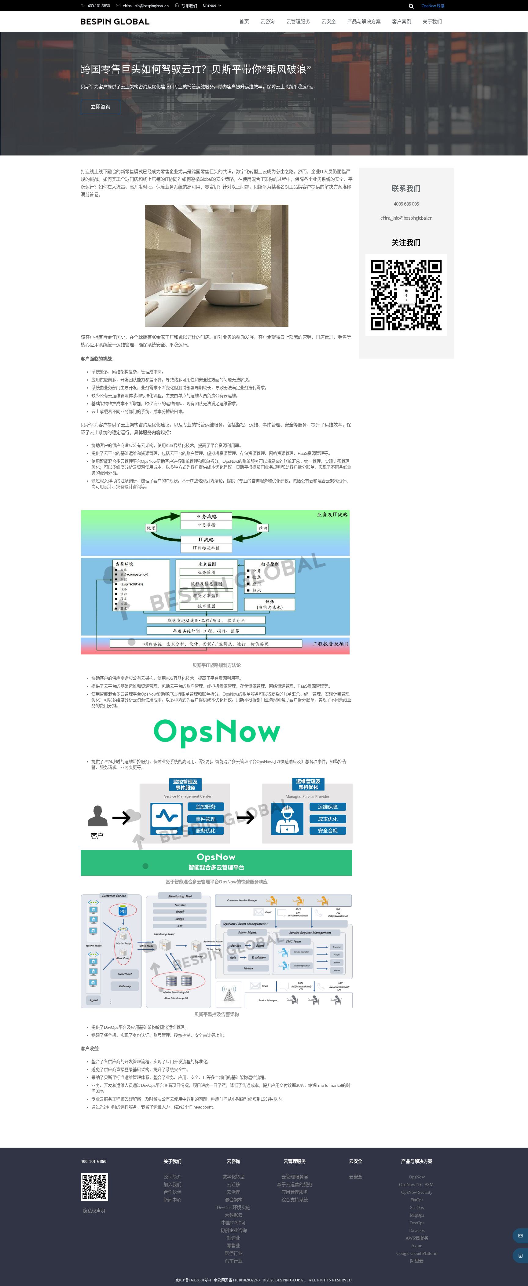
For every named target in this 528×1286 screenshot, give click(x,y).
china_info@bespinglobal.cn (145, 6)
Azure (416, 1245)
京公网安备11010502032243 (237, 1280)
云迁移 (233, 1184)
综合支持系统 (294, 1199)
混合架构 (233, 1199)
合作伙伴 (172, 1192)
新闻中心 (172, 1199)
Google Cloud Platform (417, 1253)
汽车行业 (233, 1261)
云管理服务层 (294, 1177)
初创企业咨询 (233, 1230)
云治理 (233, 1192)
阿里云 (417, 1261)
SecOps (417, 1207)
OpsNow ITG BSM (416, 1184)
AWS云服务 (416, 1238)
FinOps (416, 1199)
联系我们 (189, 6)
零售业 (233, 1245)
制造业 (233, 1238)
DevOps (233, 1207)
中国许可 (233, 1222)
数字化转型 (233, 1177)
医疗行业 (233, 1253)
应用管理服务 (294, 1192)
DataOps (417, 1230)
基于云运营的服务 (294, 1184)
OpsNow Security (417, 1192)
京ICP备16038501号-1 (193, 1280)
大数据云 (233, 1215)
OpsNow (417, 1177)
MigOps (417, 1215)
